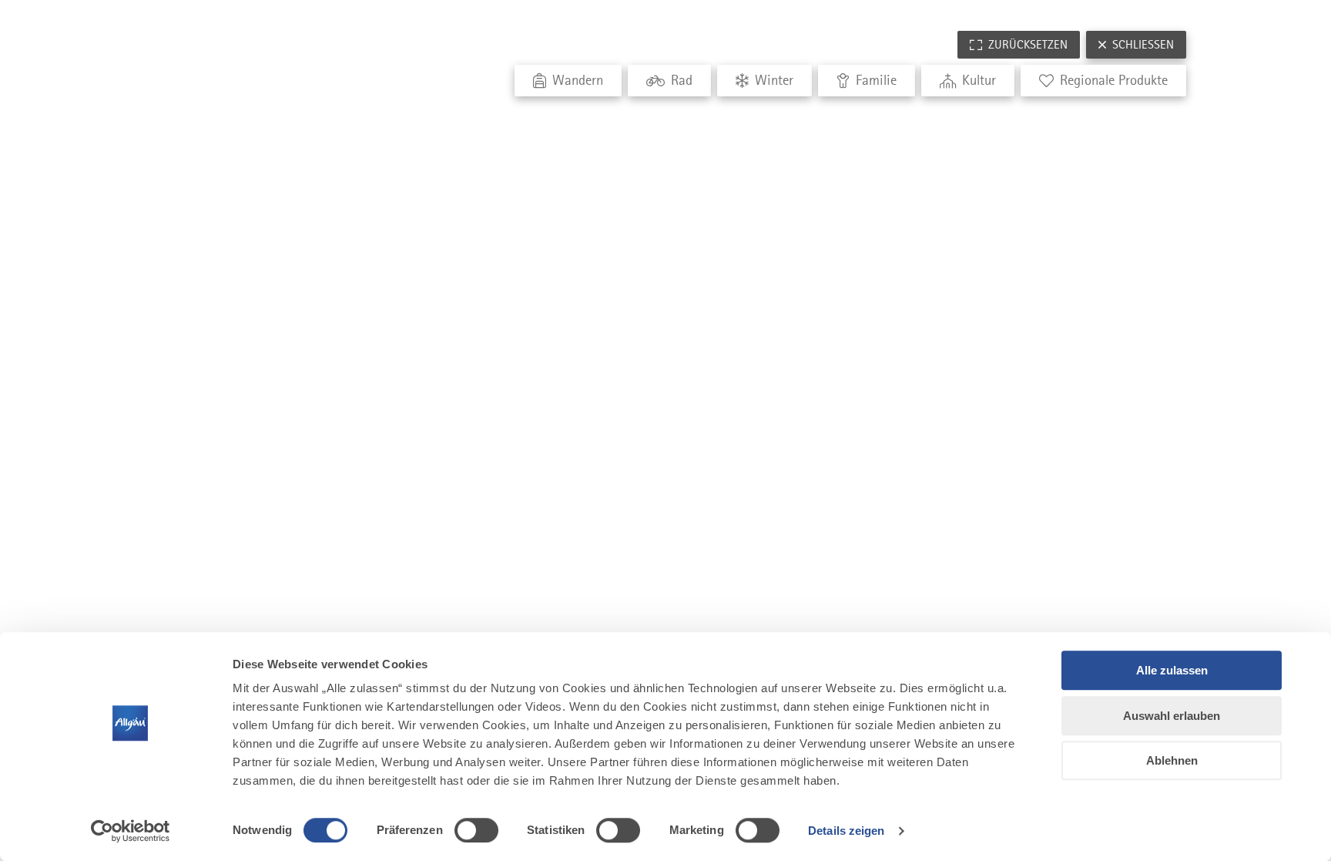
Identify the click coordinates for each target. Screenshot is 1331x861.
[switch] (476, 830)
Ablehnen (1172, 760)
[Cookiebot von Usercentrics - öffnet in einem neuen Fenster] (130, 831)
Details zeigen (846, 830)
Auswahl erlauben (1171, 715)
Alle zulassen (1172, 670)
